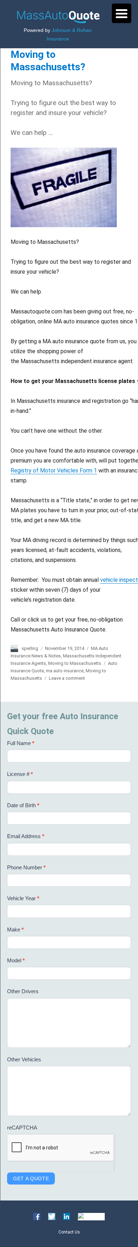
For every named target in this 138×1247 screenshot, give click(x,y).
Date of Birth (23, 805)
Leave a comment (67, 678)
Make (15, 929)
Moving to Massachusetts (74, 663)
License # (20, 774)
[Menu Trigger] (121, 13)
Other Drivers (23, 991)
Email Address (25, 836)
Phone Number (26, 867)
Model (16, 960)
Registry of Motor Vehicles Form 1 (54, 470)
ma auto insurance (65, 670)
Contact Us (69, 1232)
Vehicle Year (23, 898)
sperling (30, 648)
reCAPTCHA (22, 1128)
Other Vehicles (24, 1059)
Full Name (20, 743)
